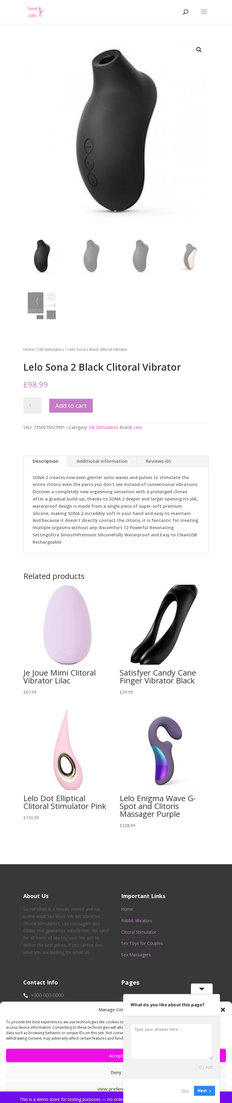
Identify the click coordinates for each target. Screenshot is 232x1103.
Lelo (138, 427)
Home (28, 349)
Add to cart (71, 405)
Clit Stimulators (50, 349)
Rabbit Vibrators (136, 920)
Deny (116, 1072)
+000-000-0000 (47, 995)
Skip (185, 1090)
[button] (223, 1010)
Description (45, 461)
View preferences (116, 1089)
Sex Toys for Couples (142, 943)
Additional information (102, 461)
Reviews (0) (158, 461)
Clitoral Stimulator (138, 932)
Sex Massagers (136, 955)
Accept (116, 1056)
